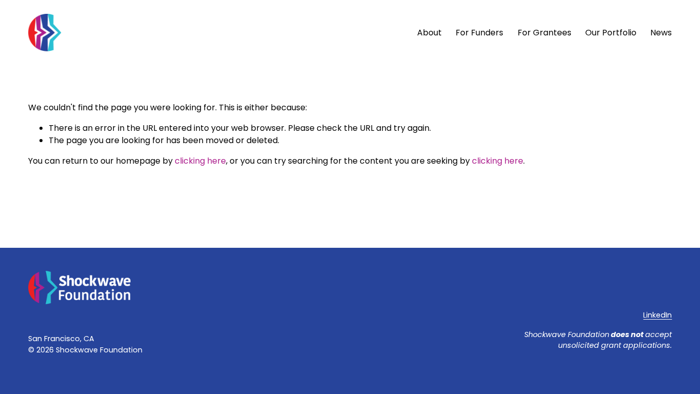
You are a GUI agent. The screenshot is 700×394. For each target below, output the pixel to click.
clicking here (200, 161)
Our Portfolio (610, 32)
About (429, 32)
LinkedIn (657, 315)
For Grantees (544, 32)
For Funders (479, 32)
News (661, 32)
